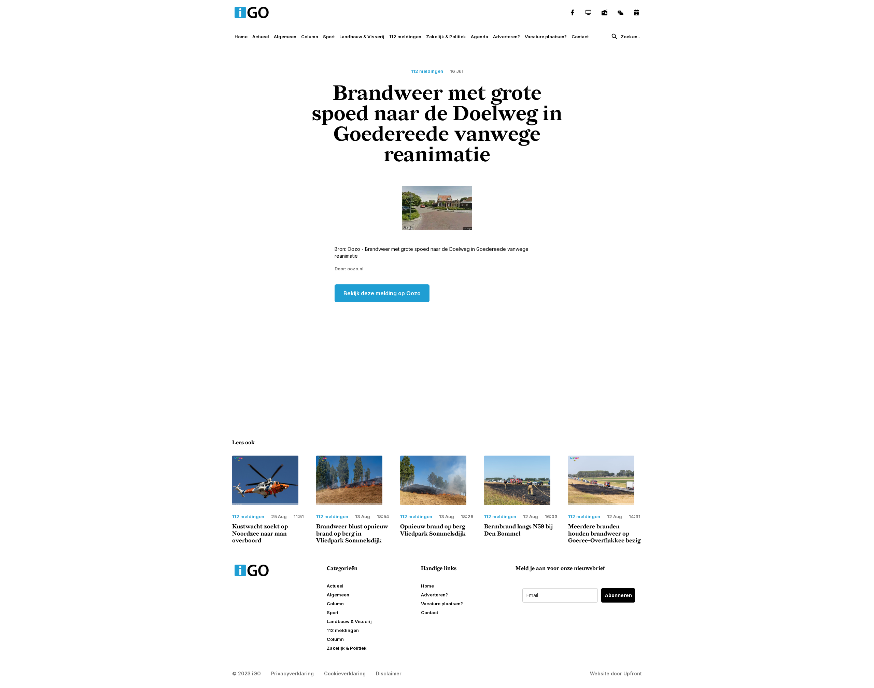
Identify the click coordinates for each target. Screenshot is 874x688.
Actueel (260, 36)
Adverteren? (506, 36)
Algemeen (285, 36)
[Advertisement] (437, 357)
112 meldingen (405, 36)
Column (309, 36)
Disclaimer (388, 673)
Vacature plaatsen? (546, 36)
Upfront (632, 673)
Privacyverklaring (292, 673)
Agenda (479, 36)
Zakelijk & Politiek (446, 36)
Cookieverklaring (345, 673)
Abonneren (618, 595)
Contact (580, 36)
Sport (329, 36)
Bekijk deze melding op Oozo (382, 293)
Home (241, 36)
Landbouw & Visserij (361, 36)
